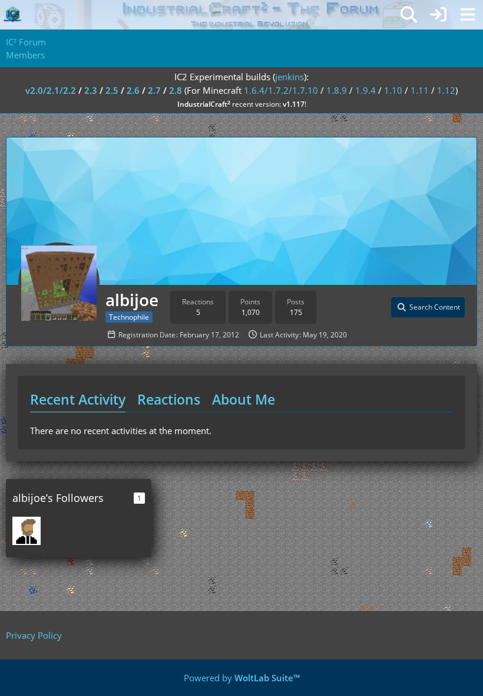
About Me (243, 399)
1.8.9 (336, 90)
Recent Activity (77, 399)
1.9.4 (365, 90)
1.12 (446, 90)
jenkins (289, 77)
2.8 (175, 90)
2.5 (111, 90)
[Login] (438, 14)
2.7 (154, 90)
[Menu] (467, 15)
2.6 (133, 90)
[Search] (409, 15)
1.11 (420, 90)
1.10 (393, 90)
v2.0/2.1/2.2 (50, 90)
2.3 (90, 90)
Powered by (242, 678)
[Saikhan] (26, 531)
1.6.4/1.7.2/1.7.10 (281, 90)
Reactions (168, 399)
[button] (428, 307)
